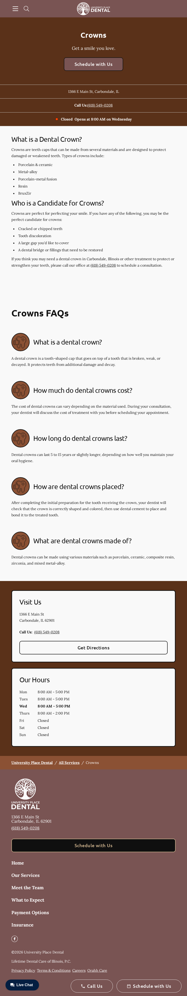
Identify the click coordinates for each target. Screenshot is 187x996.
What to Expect (27, 900)
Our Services (25, 875)
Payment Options (30, 912)
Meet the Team (27, 887)
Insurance (22, 925)
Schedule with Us (94, 64)
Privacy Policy (23, 970)
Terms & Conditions (53, 970)
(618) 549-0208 (100, 105)
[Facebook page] (14, 939)
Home (17, 863)
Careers (79, 970)
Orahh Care (97, 970)
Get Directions (94, 648)
